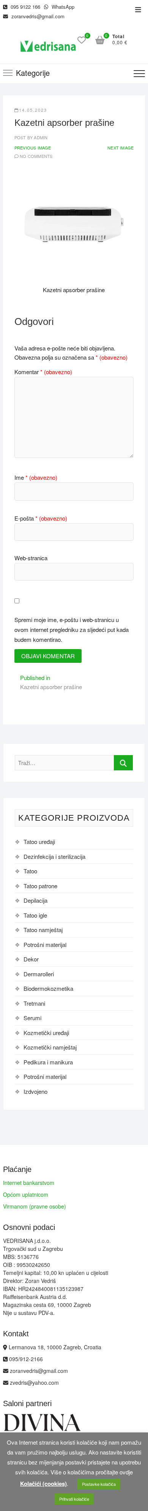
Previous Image (32, 148)
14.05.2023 (33, 110)
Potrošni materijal (45, 944)
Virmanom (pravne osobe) (34, 1206)
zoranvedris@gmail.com (37, 16)
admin (40, 137)
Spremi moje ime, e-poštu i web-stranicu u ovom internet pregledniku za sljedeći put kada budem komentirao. (71, 629)
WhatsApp (62, 6)
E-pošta (40, 518)
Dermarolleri (39, 974)
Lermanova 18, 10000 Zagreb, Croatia (54, 1347)
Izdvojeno (35, 1091)
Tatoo (30, 871)
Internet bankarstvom (28, 1182)
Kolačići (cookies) (43, 1483)
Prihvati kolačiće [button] (74, 1499)
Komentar (43, 372)
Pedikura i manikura (48, 1062)
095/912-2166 (25, 1359)
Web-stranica (30, 558)
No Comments (36, 156)
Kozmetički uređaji (46, 1033)
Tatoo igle (35, 915)
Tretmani (34, 1003)
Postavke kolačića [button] (99, 1484)
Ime (35, 477)
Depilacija (35, 900)
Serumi (32, 1018)
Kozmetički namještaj (50, 1047)
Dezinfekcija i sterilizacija (54, 856)
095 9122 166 (24, 6)
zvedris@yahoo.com (33, 1382)
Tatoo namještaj (43, 930)
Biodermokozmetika (48, 988)
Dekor (31, 959)
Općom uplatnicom (25, 1194)
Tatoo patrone (40, 886)
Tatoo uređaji (39, 841)
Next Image (120, 148)
